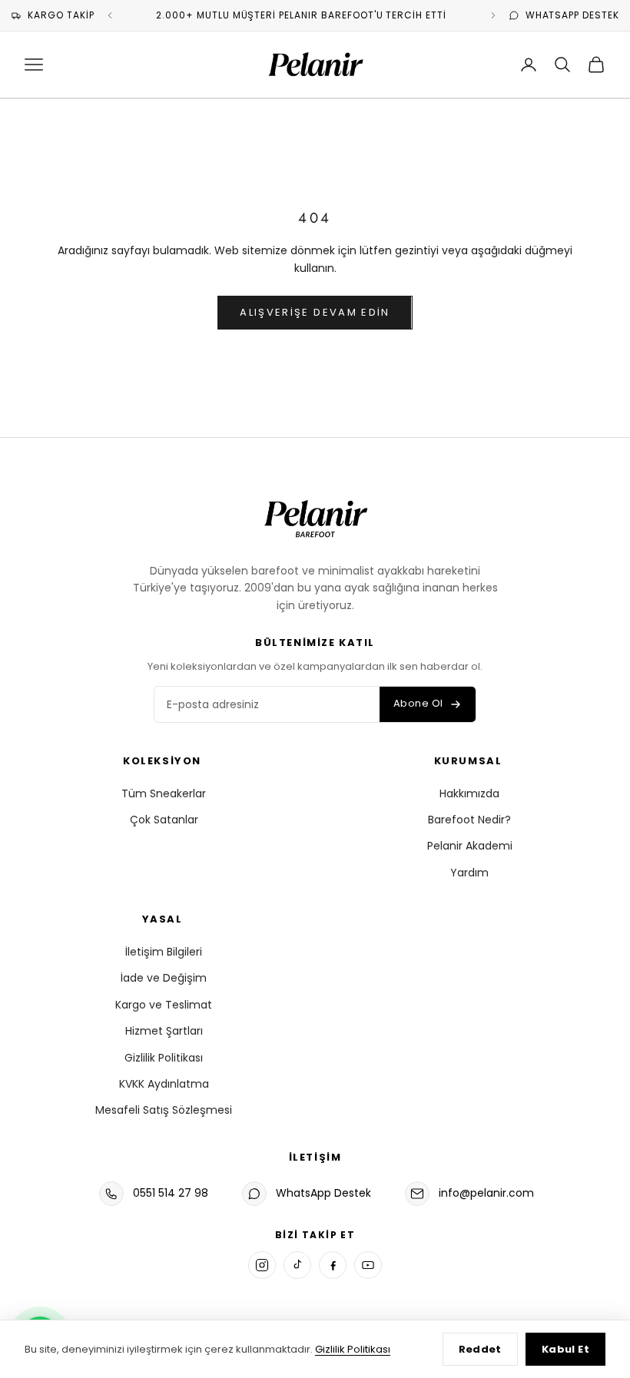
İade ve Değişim (164, 977)
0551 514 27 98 (170, 1193)
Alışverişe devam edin (315, 312)
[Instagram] (262, 1265)
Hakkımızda (469, 793)
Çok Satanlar (164, 819)
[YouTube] (368, 1265)
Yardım (469, 872)
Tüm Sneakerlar (163, 793)
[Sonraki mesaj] (493, 15)
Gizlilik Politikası (163, 1057)
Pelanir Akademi (469, 845)
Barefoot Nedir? (469, 819)
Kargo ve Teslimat (163, 1004)
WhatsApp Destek (323, 1193)
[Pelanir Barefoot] (315, 516)
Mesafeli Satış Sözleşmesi (163, 1110)
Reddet (480, 1349)
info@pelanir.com (486, 1193)
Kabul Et (565, 1349)
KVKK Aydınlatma (164, 1083)
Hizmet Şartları (164, 1030)
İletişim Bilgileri (163, 951)
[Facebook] (332, 1265)
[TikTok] (297, 1265)
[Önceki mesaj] (110, 15)
